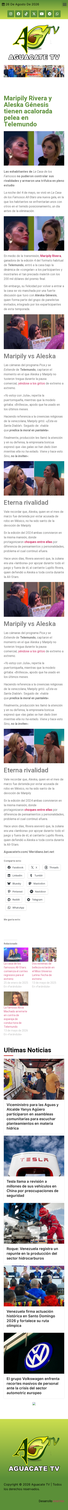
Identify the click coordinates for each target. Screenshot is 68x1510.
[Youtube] (41, 13)
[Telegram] (49, 13)
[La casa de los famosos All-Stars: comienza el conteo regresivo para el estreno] (16, 955)
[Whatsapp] (57, 13)
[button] (65, 4)
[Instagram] (10, 13)
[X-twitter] (34, 13)
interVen (58, 1501)
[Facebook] (18, 13)
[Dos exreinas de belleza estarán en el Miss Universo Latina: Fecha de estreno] (44, 955)
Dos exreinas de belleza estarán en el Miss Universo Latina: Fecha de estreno (43, 971)
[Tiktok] (26, 13)
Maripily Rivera (50, 256)
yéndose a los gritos (31, 383)
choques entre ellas (38, 542)
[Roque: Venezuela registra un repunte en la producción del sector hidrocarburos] (34, 1223)
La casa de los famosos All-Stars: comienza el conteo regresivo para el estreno (16, 971)
